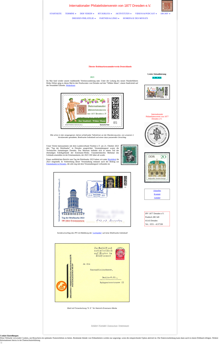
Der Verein (86, 13)
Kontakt (157, 194)
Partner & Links (108, 18)
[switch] (1, 343)
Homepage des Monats (135, 18)
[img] (167, 5)
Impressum (124, 326)
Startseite (56, 13)
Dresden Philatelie (83, 18)
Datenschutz (113, 326)
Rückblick (104, 13)
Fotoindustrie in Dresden (56, 164)
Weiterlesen (70, 85)
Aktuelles (157, 191)
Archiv (164, 13)
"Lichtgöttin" (97, 233)
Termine (69, 13)
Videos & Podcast (145, 13)
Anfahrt (157, 198)
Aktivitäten (123, 13)
